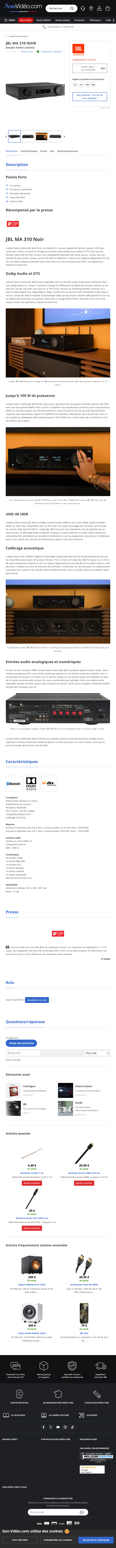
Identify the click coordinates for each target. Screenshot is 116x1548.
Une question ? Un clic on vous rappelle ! (90, 97)
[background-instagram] (65, 1427)
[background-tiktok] (72, 1427)
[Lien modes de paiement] (58, 1523)
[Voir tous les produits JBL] (78, 49)
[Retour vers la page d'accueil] (23, 8)
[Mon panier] (107, 8)
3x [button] (75, 84)
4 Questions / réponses (51, 51)
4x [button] (81, 84)
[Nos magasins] (91, 8)
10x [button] (87, 84)
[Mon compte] (99, 8)
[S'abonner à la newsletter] (83, 1512)
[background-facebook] (43, 1427)
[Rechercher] (72, 9)
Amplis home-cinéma (18, 36)
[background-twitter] (50, 1427)
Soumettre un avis (37, 1000)
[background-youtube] (58, 1427)
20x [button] (93, 84)
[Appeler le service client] (58, 27)
